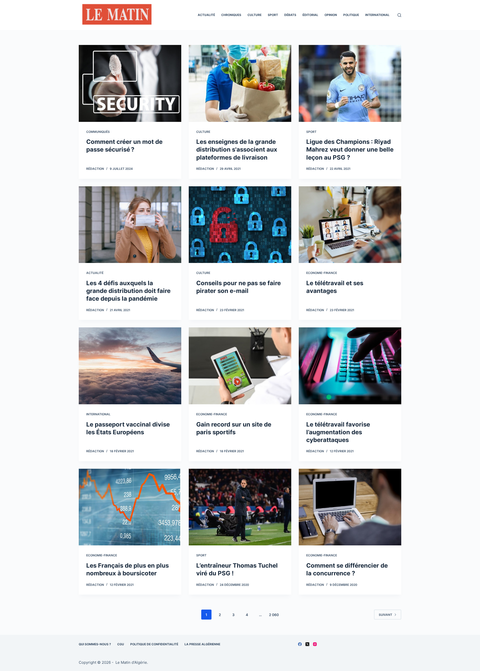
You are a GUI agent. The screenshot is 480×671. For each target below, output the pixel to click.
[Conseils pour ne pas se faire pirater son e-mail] (240, 224)
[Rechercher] (399, 15)
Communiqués (98, 132)
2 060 (274, 615)
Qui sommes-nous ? (95, 644)
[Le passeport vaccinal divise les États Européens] (130, 365)
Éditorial (310, 15)
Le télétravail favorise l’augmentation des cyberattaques (338, 432)
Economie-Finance (321, 273)
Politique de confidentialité (154, 644)
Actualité (206, 15)
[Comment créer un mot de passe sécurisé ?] (130, 83)
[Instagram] (315, 644)
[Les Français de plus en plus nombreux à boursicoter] (130, 507)
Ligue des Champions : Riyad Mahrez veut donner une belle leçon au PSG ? (350, 149)
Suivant (385, 615)
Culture (255, 15)
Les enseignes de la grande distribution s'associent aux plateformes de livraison (236, 149)
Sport (273, 15)
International (377, 15)
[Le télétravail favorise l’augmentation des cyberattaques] (350, 365)
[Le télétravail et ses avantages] (350, 224)
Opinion (330, 15)
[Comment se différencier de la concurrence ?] (350, 507)
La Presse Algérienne (202, 644)
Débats (290, 15)
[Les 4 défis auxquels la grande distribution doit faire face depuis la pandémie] (130, 224)
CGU (120, 644)
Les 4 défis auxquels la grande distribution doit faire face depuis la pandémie (128, 290)
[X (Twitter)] (307, 644)
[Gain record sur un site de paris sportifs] (240, 365)
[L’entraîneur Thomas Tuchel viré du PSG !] (240, 507)
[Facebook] (300, 644)
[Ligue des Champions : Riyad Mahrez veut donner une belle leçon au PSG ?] (350, 83)
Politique (351, 15)
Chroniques (231, 15)
